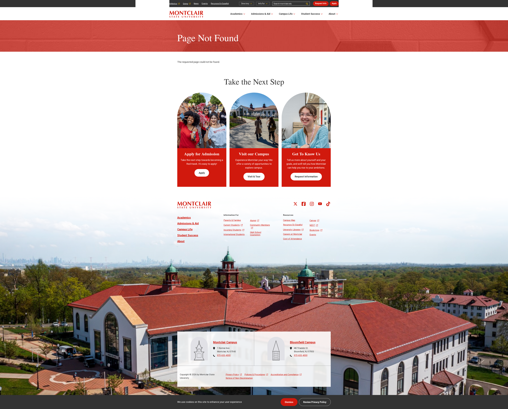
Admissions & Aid (260, 13)
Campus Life (285, 13)
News (196, 4)
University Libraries (292, 229)
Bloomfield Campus (303, 342)
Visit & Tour (254, 176)
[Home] (186, 14)
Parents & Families (232, 220)
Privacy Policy (232, 374)
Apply (334, 3)
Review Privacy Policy (314, 402)
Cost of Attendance (292, 239)
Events (205, 4)
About (332, 13)
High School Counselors (255, 233)
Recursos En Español (220, 4)
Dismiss (289, 402)
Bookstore (314, 230)
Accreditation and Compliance (285, 374)
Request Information (306, 176)
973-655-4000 (224, 355)
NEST (312, 225)
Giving (185, 4)
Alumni (253, 220)
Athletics (173, 4)
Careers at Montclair (292, 234)
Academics (236, 13)
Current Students (232, 225)
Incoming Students (232, 230)
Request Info (320, 3)
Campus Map (289, 220)
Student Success (310, 13)
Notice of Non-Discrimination (239, 378)
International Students (234, 234)
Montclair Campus (225, 342)
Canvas (313, 220)
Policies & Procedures (254, 374)
